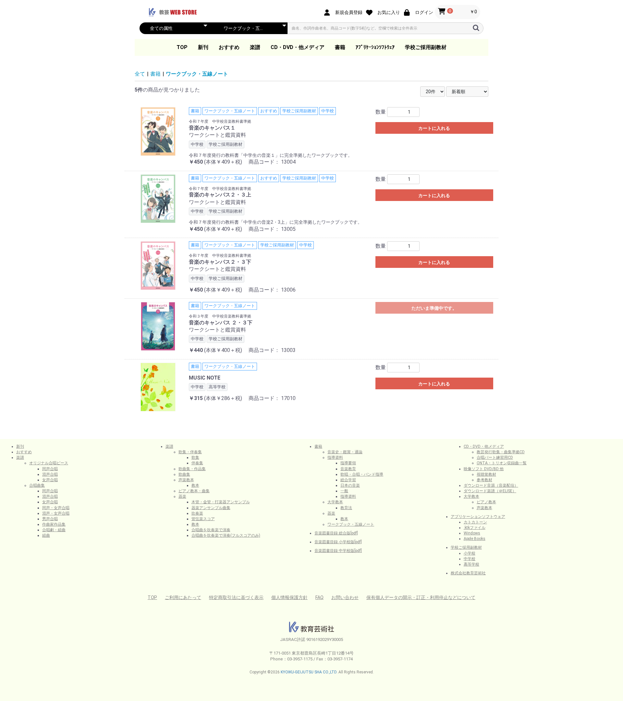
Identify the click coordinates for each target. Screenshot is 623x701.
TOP (182, 47)
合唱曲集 (37, 485)
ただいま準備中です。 (434, 308)
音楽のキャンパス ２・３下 (220, 322)
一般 (344, 491)
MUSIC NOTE (204, 378)
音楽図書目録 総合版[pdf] (336, 533)
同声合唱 (50, 469)
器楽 (182, 496)
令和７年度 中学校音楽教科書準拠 (220, 121)
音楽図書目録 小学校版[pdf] (338, 542)
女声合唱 (50, 480)
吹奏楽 (197, 513)
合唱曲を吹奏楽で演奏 (210, 530)
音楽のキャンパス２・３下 (220, 262)
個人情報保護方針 (289, 597)
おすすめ (229, 47)
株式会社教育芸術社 (468, 573)
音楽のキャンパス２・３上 (220, 195)
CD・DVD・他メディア (297, 47)
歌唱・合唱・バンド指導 (361, 474)
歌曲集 (184, 474)
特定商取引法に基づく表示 (236, 597)
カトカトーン (475, 522)
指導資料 (335, 457)
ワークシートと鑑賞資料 (217, 135)
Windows (472, 533)
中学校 (469, 559)
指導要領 (348, 463)
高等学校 (471, 564)
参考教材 (484, 480)
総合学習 (348, 480)
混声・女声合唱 (55, 513)
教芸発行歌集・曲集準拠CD (501, 452)
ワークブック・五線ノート (197, 74)
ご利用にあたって (183, 597)
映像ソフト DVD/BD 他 (484, 469)
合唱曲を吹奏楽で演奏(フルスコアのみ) (225, 535)
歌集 (195, 457)
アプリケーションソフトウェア (478, 516)
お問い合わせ (345, 597)
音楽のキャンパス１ (212, 128)
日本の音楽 (350, 485)
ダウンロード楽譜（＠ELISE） (490, 491)
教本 (195, 485)
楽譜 (255, 47)
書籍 (340, 47)
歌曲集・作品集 (192, 469)
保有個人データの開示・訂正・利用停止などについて (420, 597)
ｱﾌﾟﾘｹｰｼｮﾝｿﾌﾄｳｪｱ (375, 47)
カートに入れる (434, 128)
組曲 (46, 535)
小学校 (469, 553)
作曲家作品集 (54, 524)
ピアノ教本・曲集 (194, 491)
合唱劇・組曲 (54, 530)
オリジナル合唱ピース (48, 463)
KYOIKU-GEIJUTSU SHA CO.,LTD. (309, 672)
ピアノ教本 (486, 502)
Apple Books (474, 538)
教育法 (346, 508)
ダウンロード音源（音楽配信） (491, 485)
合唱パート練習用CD (495, 457)
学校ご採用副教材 (425, 47)
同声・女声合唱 (55, 508)
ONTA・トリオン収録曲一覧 (502, 463)
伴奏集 (197, 463)
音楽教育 (348, 469)
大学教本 (335, 502)
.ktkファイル (474, 527)
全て (140, 74)
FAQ (319, 597)
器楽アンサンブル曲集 (210, 508)
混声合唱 (50, 474)
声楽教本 (186, 480)
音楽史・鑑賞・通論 (344, 452)
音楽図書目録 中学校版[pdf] (338, 550)
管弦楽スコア (203, 519)
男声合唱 (50, 519)
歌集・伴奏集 (190, 452)
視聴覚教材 (486, 474)
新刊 (203, 47)
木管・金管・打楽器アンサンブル (220, 502)
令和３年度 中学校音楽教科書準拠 (220, 316)
